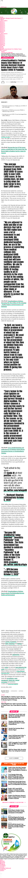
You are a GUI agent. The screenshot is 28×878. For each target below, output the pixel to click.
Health (1, 46)
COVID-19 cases (5, 136)
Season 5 (2, 26)
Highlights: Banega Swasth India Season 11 (11, 18)
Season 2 (2, 23)
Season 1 (2, 22)
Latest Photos (3, 33)
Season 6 (2, 27)
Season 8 (2, 30)
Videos (2, 19)
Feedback (2, 864)
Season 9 (2, 31)
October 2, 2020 (11, 574)
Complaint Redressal (5, 868)
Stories (2, 48)
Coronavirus (14, 691)
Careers (2, 870)
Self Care (2, 45)
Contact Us (3, 869)
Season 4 (2, 25)
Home (1, 17)
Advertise (2, 862)
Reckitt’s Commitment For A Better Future (11, 49)
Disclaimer (3, 866)
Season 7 (2, 29)
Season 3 (2, 24)
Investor (2, 867)
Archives (2, 861)
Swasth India (5, 692)
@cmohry (13, 562)
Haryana (21, 691)
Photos (2, 32)
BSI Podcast (3, 50)
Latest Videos (3, 20)
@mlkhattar (9, 535)
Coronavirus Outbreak (7, 52)
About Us (2, 863)
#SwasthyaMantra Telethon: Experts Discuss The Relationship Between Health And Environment (12, 593)
